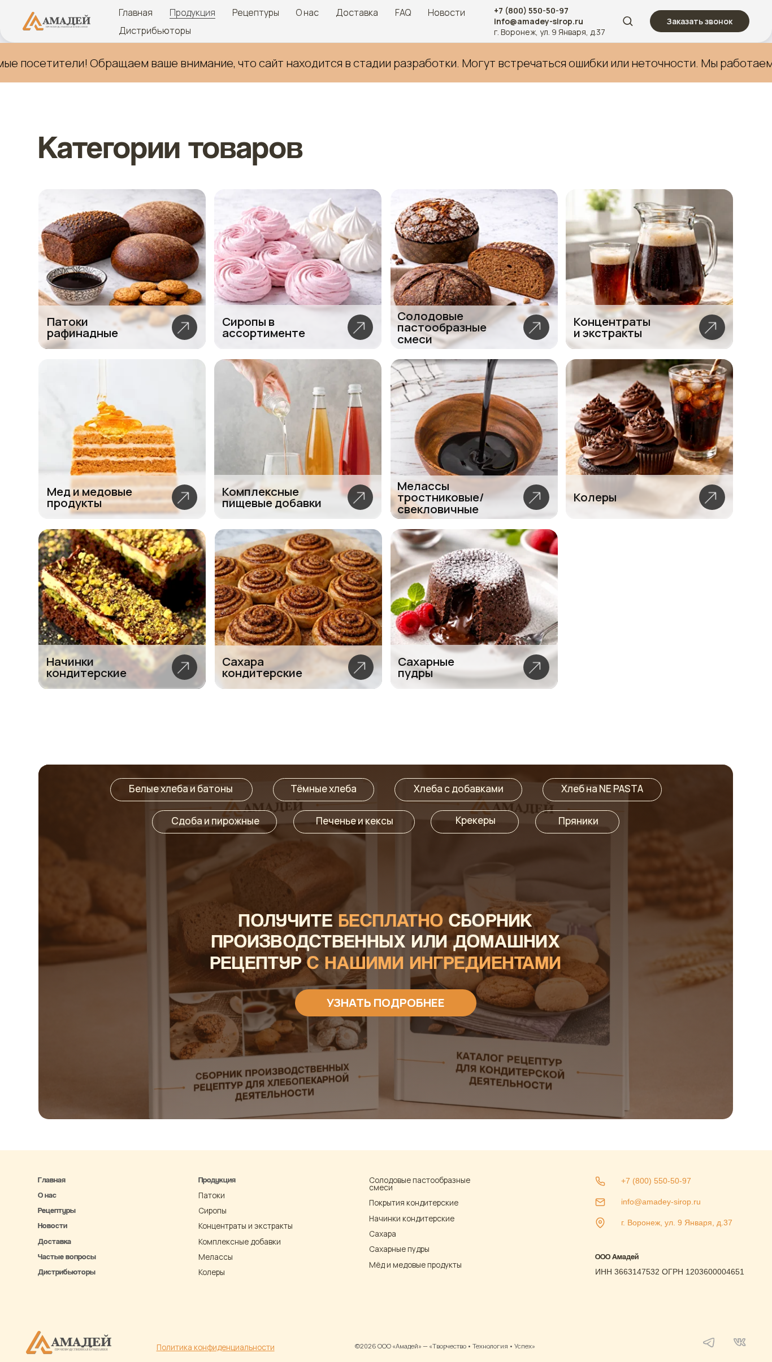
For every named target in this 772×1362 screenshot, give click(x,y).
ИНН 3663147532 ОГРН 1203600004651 (669, 1272)
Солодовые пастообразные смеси (419, 1184)
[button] (627, 20)
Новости (446, 12)
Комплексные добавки (239, 1241)
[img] (122, 269)
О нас (307, 12)
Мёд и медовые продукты (415, 1264)
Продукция (192, 12)
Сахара (382, 1233)
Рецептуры (255, 12)
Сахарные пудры (399, 1248)
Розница (52, 1287)
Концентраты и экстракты (245, 1225)
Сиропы (212, 1210)
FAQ (403, 12)
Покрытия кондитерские (413, 1202)
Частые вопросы (67, 1256)
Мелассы (215, 1256)
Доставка (357, 12)
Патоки (211, 1195)
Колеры (211, 1272)
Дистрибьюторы (155, 30)
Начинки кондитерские (411, 1218)
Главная (136, 12)
